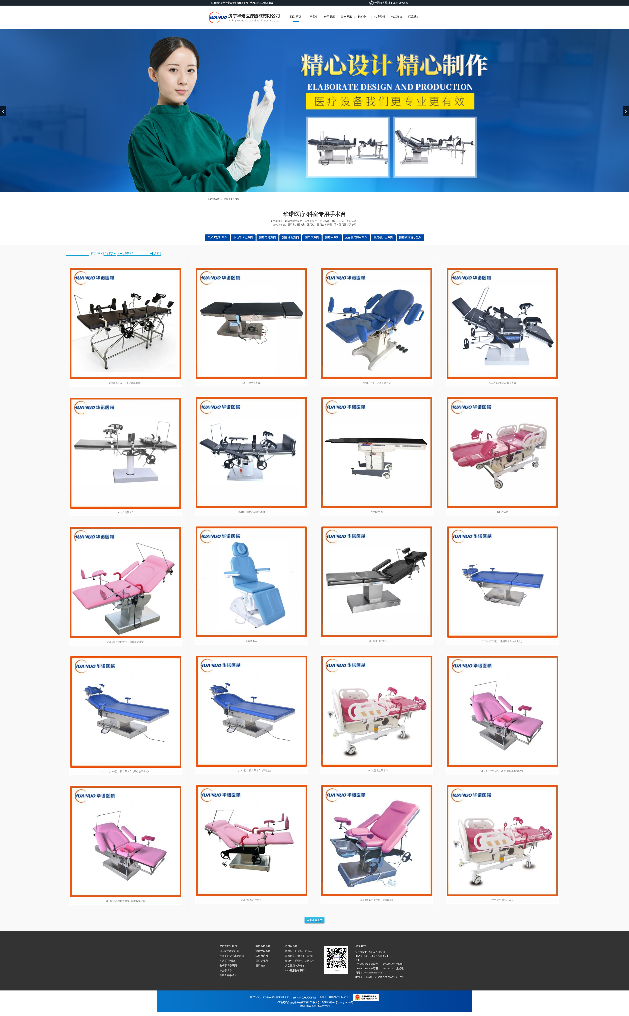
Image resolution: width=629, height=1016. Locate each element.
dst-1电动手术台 (251, 383)
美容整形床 (251, 641)
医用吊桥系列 (267, 237)
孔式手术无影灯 (228, 960)
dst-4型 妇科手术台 (251, 900)
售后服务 (396, 16)
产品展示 (329, 16)
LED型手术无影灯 (229, 951)
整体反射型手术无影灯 (231, 955)
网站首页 (295, 16)
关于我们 (312, 16)
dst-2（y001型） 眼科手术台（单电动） (502, 641)
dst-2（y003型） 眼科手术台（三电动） (251, 770)
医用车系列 (332, 237)
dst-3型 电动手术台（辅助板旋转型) (125, 642)
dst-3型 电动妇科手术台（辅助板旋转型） (125, 901)
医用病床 (260, 965)
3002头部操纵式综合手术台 (502, 383)
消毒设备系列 (290, 237)
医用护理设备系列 (410, 237)
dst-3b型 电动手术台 (377, 770)
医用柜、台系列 (383, 237)
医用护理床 (262, 960)
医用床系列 (312, 237)
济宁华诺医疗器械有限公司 (275, 997)
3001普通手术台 (126, 512)
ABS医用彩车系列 (356, 237)
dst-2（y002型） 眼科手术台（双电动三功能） (125, 771)
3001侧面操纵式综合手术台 (251, 512)
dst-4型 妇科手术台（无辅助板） (377, 900)
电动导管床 (377, 512)
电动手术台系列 (243, 237)
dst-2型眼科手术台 (377, 641)
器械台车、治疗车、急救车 (299, 955)
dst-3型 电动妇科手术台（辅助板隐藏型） (502, 771)
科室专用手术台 (228, 975)
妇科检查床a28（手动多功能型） (126, 383)
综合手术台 (225, 970)
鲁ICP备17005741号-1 (340, 997)
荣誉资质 (380, 16)
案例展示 (346, 16)
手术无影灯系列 (217, 237)
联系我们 (413, 16)
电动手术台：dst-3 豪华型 (377, 383)
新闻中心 (363, 16)
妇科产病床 (502, 512)
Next (626, 111)
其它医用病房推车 (295, 965)
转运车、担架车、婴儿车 (298, 951)
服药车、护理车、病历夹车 (299, 960)
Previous (3, 111)
